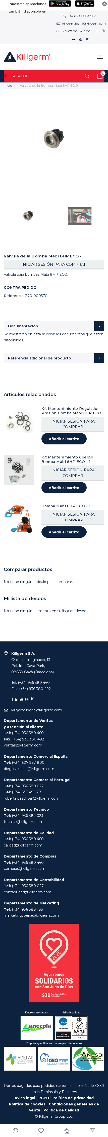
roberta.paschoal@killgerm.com (31, 798)
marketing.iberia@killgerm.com (31, 915)
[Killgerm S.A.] (27, 57)
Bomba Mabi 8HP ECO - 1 (65, 506)
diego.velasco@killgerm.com (29, 769)
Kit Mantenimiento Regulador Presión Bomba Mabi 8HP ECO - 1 (72, 410)
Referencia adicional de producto (39, 358)
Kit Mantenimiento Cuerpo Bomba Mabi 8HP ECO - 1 (67, 459)
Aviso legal (25, 1098)
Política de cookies (27, 1104)
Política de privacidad (73, 1098)
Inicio (8, 85)
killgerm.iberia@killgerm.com (84, 23)
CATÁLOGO (21, 76)
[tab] (54, 326)
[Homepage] (67, 1130)
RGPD (43, 1098)
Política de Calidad (61, 1110)
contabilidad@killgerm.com (27, 892)
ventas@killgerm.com (23, 745)
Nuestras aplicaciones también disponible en (27, 7)
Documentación (23, 326)
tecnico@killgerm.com (23, 821)
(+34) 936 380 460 (82, 16)
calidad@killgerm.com (23, 845)
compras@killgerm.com (24, 868)
